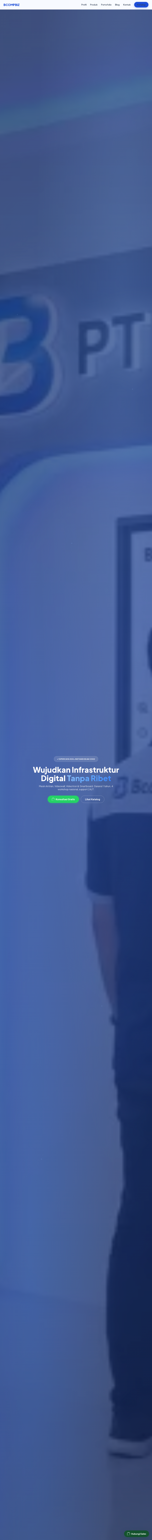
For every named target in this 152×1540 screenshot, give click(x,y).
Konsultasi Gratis (65, 799)
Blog (117, 4)
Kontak (127, 4)
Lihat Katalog (92, 799)
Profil (84, 4)
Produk (94, 4)
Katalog (141, 4)
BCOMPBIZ (11, 5)
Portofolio (106, 4)
